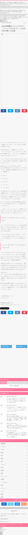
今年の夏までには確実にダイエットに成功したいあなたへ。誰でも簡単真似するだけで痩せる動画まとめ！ (17, 427)
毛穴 (2, 455)
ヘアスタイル (4, 482)
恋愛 (2, 473)
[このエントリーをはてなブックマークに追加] (17, 504)
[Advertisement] (14, 128)
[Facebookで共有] (4, 504)
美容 (2, 485)
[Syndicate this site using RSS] (24, 504)
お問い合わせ (5, 521)
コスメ (2, 491)
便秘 (2, 458)
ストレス (3, 464)
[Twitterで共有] (11, 504)
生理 (2, 467)
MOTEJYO (3, 20)
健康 (2, 494)
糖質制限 (3, 443)
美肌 (2, 452)
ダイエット (4, 488)
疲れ (2, 461)
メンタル (3, 446)
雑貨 (2, 497)
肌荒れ (2, 470)
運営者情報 (5, 518)
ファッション (4, 476)
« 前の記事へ (5, 346)
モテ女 (2, 449)
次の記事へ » (21, 346)
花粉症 (2, 479)
